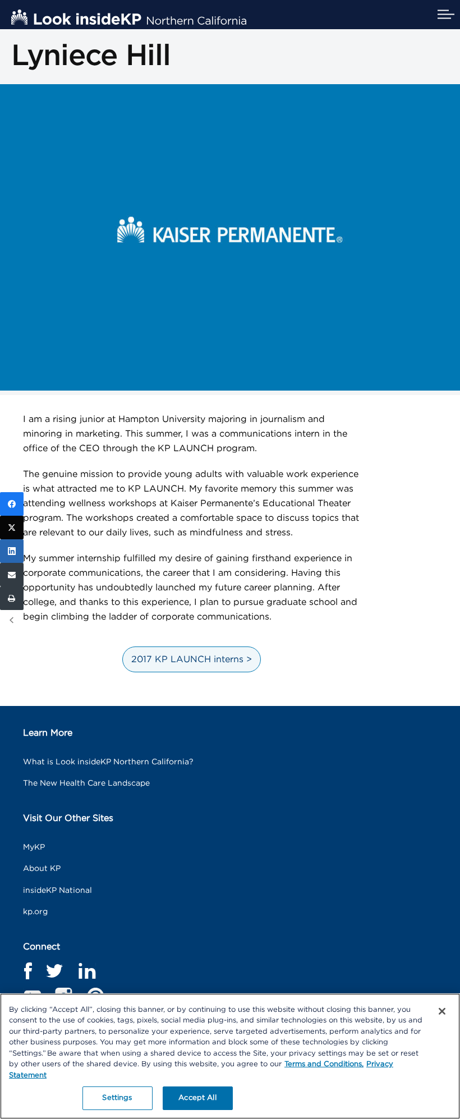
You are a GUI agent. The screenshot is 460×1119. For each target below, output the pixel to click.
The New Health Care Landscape (86, 783)
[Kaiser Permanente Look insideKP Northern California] (128, 17)
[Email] (12, 574)
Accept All (197, 1098)
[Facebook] (12, 504)
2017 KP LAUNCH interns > (191, 659)
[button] (446, 14)
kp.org (35, 912)
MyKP (34, 847)
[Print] (12, 598)
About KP (42, 869)
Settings (117, 1098)
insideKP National (57, 891)
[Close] (442, 1011)
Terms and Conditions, (324, 1064)
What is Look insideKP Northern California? (108, 762)
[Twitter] (12, 527)
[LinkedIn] (12, 551)
